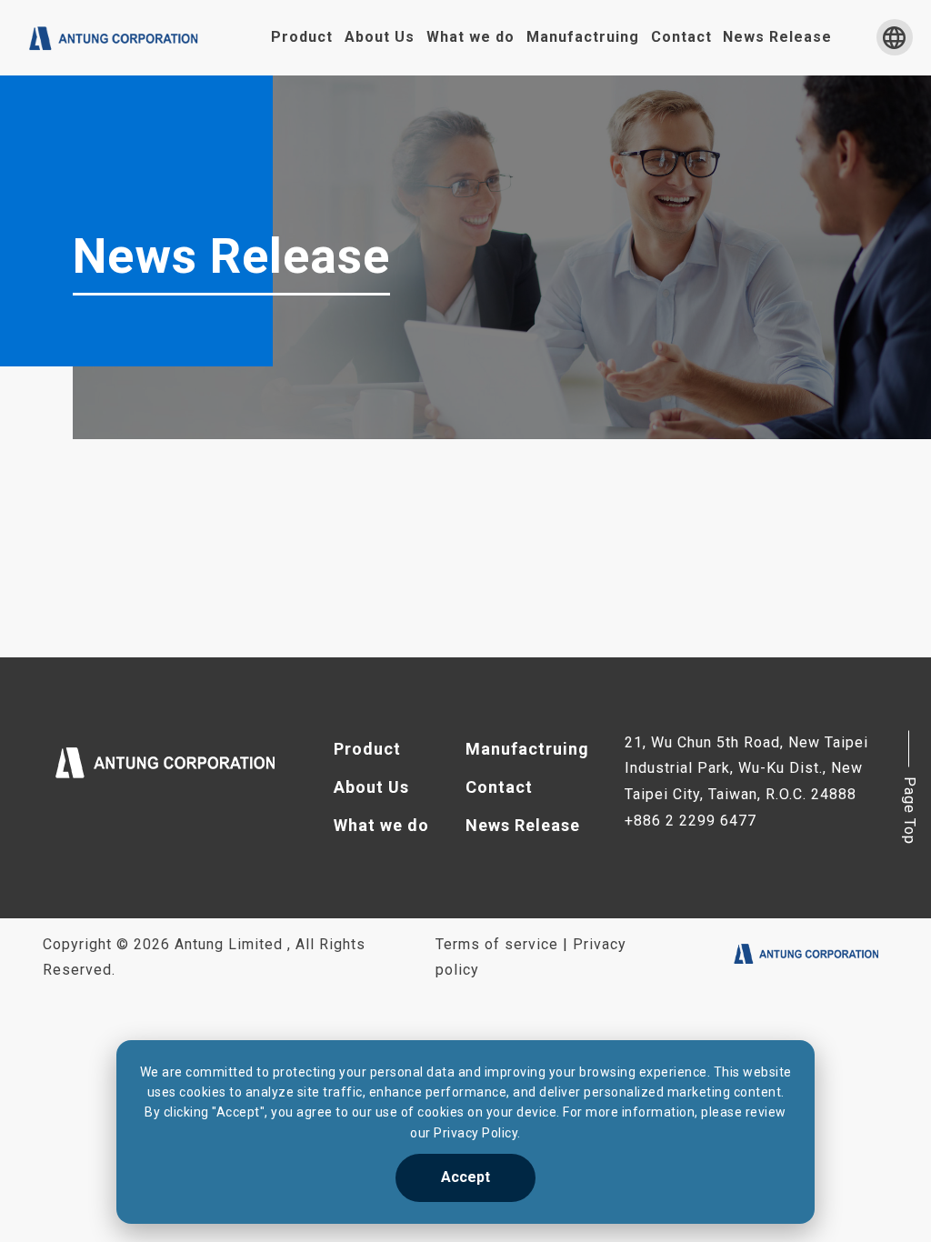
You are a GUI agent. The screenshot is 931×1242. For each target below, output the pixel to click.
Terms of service (496, 944)
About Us (380, 36)
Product (302, 36)
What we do (470, 36)
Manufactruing (582, 36)
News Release (777, 36)
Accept (465, 1177)
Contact (681, 36)
